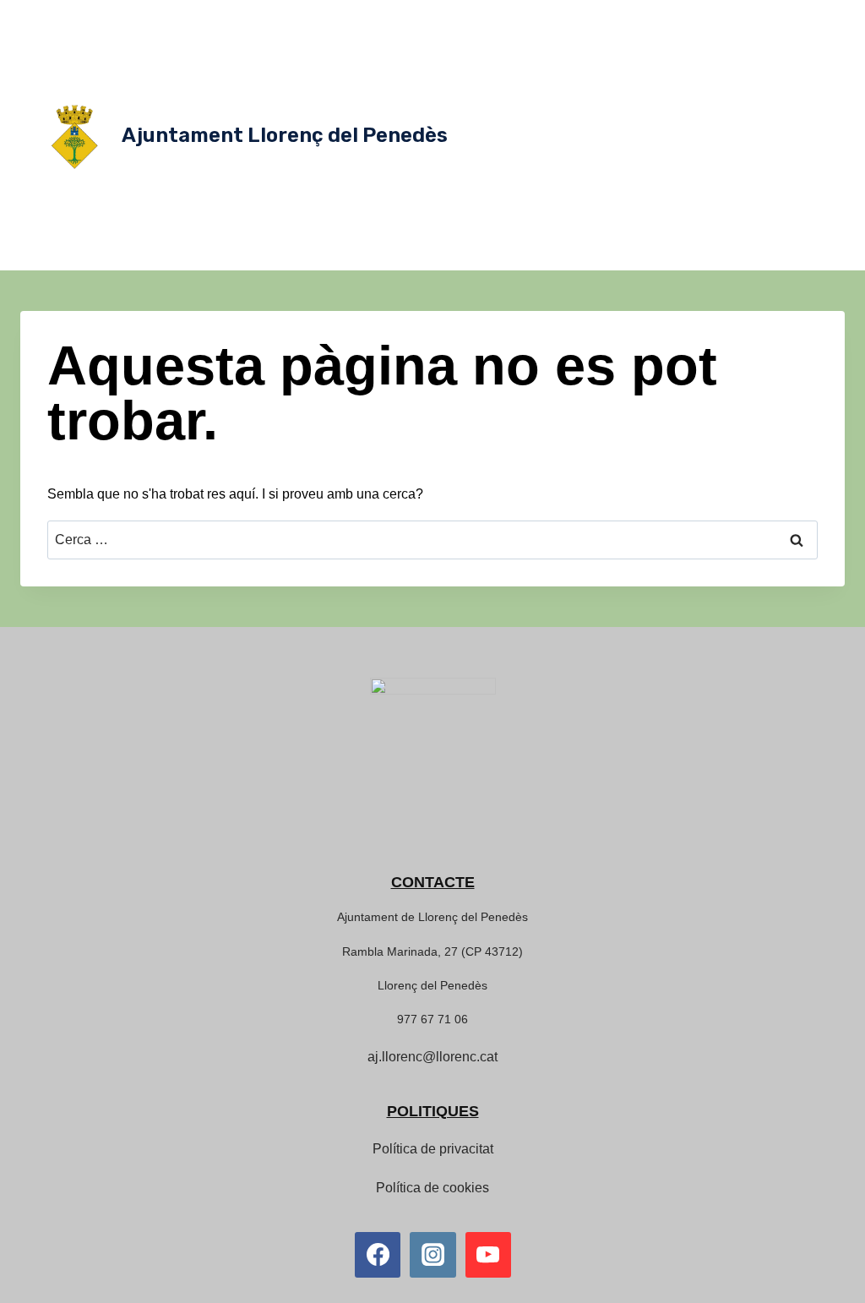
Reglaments (492, 186)
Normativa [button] (654, 50)
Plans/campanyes (768, 152)
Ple (794, 118)
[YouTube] (488, 1255)
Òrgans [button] (573, 50)
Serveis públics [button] (518, 17)
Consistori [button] (493, 50)
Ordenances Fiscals (510, 152)
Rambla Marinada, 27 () (432, 951)
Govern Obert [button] (752, 50)
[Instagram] (432, 1255)
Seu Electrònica (589, 253)
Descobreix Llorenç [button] (643, 17)
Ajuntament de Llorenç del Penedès (432, 917)
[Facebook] (377, 1255)
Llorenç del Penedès (432, 985)
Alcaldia (529, 84)
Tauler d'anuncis (584, 186)
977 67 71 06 (432, 1019)
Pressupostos (750, 219)
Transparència (686, 253)
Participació (666, 219)
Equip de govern (611, 84)
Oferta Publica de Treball (552, 219)
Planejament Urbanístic (642, 152)
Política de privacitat (433, 1149)
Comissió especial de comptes (550, 118)
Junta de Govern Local (709, 118)
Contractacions (772, 186)
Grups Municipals (718, 84)
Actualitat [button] (753, 17)
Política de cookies (432, 1187)
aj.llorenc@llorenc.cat (432, 1056)
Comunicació (680, 186)
